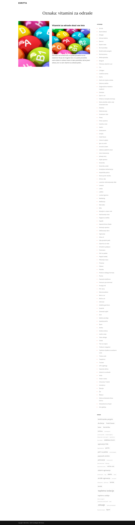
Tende (101, 340)
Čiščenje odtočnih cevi (105, 64)
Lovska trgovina (103, 195)
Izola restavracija (104, 153)
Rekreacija (107, 463)
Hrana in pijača (103, 140)
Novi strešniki (99, 440)
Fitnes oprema (103, 121)
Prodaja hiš (102, 285)
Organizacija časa (100, 448)
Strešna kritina (103, 331)
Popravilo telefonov (105, 279)
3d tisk (101, 28)
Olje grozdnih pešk (104, 240)
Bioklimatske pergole (105, 51)
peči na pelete (103, 452)
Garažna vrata (103, 124)
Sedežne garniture (104, 305)
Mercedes (102, 205)
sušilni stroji (106, 482)
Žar (100, 391)
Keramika (102, 163)
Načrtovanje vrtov (104, 214)
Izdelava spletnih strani (106, 150)
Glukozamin (102, 130)
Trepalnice (102, 359)
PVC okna (102, 289)
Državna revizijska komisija (107, 99)
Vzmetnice (102, 385)
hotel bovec (110, 423)
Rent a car (102, 295)
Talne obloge (103, 337)
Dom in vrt (102, 95)
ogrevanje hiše (103, 444)
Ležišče (101, 192)
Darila (101, 77)
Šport (100, 324)
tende (100, 486)
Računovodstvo (103, 292)
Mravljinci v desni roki (105, 211)
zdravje (101, 504)
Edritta (22, 3)
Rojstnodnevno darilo (101, 466)
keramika (106, 427)
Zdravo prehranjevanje (111, 505)
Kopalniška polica (104, 172)
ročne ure (110, 466)
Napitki (101, 221)
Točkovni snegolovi (104, 347)
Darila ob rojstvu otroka (106, 80)
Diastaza (101, 92)
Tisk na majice (103, 344)
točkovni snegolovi (100, 499)
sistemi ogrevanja (104, 470)
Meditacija (102, 201)
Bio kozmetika (103, 48)
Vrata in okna (103, 379)
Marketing (102, 198)
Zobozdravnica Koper (105, 404)
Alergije (101, 35)
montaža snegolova (109, 434)
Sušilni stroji (102, 334)
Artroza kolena (103, 38)
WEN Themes (41, 522)
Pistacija (101, 263)
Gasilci (101, 127)
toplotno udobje (103, 495)
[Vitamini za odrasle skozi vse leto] (33, 44)
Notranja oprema (104, 227)
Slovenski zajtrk (103, 311)
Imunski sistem (103, 146)
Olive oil (101, 237)
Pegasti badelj (103, 256)
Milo (100, 208)
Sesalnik (101, 308)
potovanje (101, 460)
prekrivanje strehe (100, 463)
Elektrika (101, 108)
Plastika (101, 269)
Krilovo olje (102, 179)
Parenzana (102, 250)
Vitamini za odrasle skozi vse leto (68, 25)
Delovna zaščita (103, 83)
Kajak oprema (103, 159)
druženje (101, 423)
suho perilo (114, 478)
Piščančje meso (103, 260)
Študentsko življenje (101, 509)
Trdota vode (102, 356)
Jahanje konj (102, 156)
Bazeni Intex (102, 44)
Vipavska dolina (103, 369)
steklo (110, 474)
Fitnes (101, 117)
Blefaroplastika (103, 57)
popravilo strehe (104, 456)
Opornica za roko (104, 243)
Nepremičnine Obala (105, 224)
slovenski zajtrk (100, 474)
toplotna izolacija (106, 490)
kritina (100, 431)
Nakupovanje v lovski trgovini (102, 437)
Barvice (101, 41)
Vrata (100, 375)
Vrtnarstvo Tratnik (104, 382)
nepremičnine (112, 437)
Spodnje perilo (103, 321)
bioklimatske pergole (105, 419)
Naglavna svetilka (104, 218)
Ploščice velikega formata (106, 273)
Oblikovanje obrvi (104, 231)
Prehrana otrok (109, 460)
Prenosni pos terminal (105, 282)
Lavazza (101, 185)
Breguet (101, 61)
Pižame (101, 266)
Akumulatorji (103, 31)
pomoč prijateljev (113, 452)
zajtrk (110, 501)
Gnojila (101, 134)
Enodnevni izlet (103, 114)
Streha (101, 327)
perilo (107, 448)
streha (115, 474)
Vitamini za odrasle (104, 372)
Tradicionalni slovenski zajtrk (102, 501)
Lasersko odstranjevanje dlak (107, 182)
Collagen (101, 70)
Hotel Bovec (102, 137)
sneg (105, 474)
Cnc (100, 67)
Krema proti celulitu (105, 176)
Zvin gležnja (102, 407)
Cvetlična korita (103, 73)
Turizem (101, 362)
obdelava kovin (109, 440)
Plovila (101, 276)
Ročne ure (102, 298)
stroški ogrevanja (104, 478)
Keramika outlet (103, 166)
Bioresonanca (103, 54)
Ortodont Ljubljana (104, 247)
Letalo (101, 188)
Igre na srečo (103, 143)
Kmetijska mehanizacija (106, 169)
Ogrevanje (102, 234)
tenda (112, 482)
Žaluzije (101, 388)
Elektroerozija (103, 111)
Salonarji (101, 302)
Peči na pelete (103, 253)
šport (108, 510)
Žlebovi (101, 395)
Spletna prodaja (103, 318)
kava (99, 427)
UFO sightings (103, 366)
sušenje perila (100, 482)
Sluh (100, 315)
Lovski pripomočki (100, 434)
